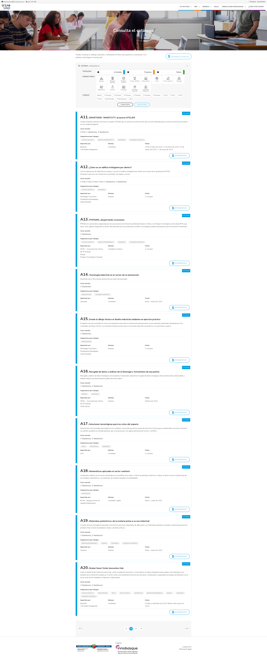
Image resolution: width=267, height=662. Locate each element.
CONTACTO (187, 647)
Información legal (185, 649)
